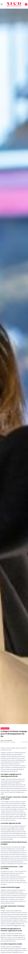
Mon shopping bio (8, 740)
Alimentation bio (5, 728)
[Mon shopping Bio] (14, 4)
